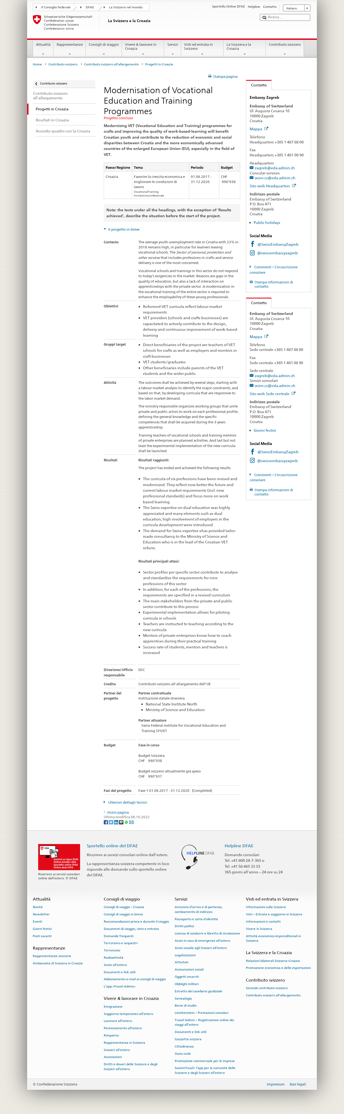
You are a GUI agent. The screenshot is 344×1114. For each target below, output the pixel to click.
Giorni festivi (265, 430)
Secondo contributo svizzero (267, 988)
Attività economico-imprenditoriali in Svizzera (273, 938)
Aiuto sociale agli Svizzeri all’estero (201, 948)
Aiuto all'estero (115, 965)
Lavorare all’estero (118, 1021)
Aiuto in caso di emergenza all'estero (202, 941)
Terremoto (112, 950)
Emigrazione (113, 1006)
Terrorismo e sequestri (121, 943)
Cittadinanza (184, 1046)
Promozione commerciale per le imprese (205, 1061)
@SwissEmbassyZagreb (278, 244)
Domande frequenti (119, 936)
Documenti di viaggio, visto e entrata (131, 929)
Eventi (37, 921)
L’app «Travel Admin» (119, 986)
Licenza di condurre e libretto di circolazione (207, 933)
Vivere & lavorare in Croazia (140, 47)
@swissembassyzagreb (277, 253)
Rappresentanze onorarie (52, 956)
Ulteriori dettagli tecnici (127, 802)
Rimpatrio (111, 1035)
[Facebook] (106, 822)
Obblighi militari (187, 984)
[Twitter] (111, 822)
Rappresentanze (70, 45)
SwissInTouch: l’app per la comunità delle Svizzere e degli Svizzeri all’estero (205, 1070)
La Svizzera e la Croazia (239, 47)
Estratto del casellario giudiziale (198, 991)
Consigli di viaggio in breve (123, 914)
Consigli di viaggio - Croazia (124, 907)
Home (37, 64)
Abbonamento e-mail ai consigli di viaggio (135, 979)
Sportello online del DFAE (112, 845)
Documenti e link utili (119, 972)
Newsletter (41, 914)
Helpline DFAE (239, 845)
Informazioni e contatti (263, 921)
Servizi (172, 45)
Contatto (256, 85)
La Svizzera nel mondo (125, 7)
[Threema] (121, 822)
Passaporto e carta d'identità (196, 919)
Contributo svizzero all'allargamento (111, 64)
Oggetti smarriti (187, 977)
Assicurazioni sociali (189, 969)
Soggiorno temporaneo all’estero (128, 1013)
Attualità (43, 45)
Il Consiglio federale (56, 7)
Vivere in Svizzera (259, 929)
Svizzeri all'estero (117, 1050)
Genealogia (183, 998)
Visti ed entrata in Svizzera (198, 47)
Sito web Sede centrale (270, 393)
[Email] (131, 822)
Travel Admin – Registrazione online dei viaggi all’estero (204, 1022)
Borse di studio (185, 1005)
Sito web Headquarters (270, 186)
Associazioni (113, 1057)
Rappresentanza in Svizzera (124, 1043)
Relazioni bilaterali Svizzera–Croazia (273, 960)
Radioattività (113, 958)
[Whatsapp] (126, 822)
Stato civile (183, 1054)
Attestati (181, 962)
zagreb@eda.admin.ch (275, 168)
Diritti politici (184, 926)
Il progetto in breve (123, 229)
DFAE (90, 7)
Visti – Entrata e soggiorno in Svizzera (274, 914)
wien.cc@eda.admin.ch (275, 177)
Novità (38, 907)
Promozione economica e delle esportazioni (278, 968)
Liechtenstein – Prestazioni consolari (201, 1013)
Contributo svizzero (285, 45)
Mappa (256, 128)
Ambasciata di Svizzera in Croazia (58, 963)
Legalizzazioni (185, 955)
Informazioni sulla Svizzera (266, 907)
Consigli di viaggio (104, 45)
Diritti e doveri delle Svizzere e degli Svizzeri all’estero (130, 1066)
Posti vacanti (42, 936)
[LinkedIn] (116, 822)
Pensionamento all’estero (123, 1028)
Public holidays (267, 222)
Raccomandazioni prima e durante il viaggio (136, 921)
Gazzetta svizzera (188, 1039)
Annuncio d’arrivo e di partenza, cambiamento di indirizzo (199, 909)
